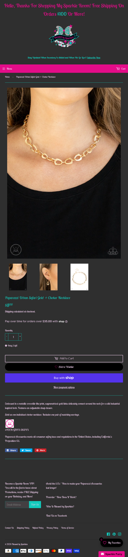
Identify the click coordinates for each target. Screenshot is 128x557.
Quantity (8, 330)
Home (7, 76)
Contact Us (9, 527)
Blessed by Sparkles (20, 544)
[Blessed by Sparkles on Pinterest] (114, 534)
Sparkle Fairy (113, 554)
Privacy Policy (52, 527)
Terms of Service (67, 527)
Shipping (9, 311)
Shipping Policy (23, 527)
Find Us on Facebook (56, 515)
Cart (123, 68)
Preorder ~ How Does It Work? (61, 497)
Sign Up (35, 504)
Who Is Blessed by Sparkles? (60, 506)
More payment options (64, 387)
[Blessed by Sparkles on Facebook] (108, 534)
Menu (9, 68)
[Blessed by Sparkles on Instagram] (119, 534)
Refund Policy (38, 527)
